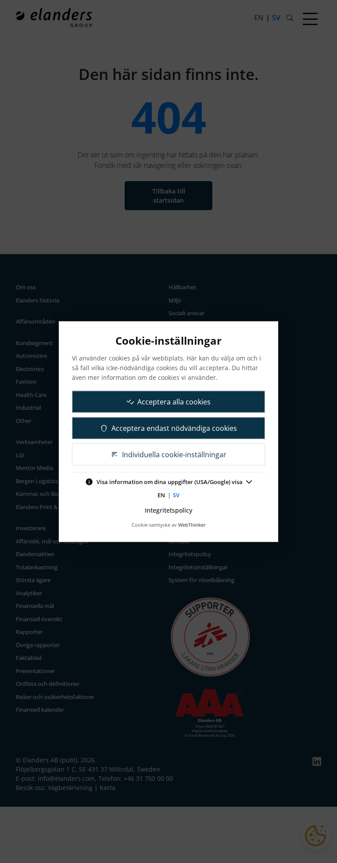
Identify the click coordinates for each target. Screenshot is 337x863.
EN (161, 495)
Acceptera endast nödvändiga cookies (174, 428)
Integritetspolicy (168, 510)
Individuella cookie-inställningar (174, 454)
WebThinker (192, 524)
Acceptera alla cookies (174, 402)
